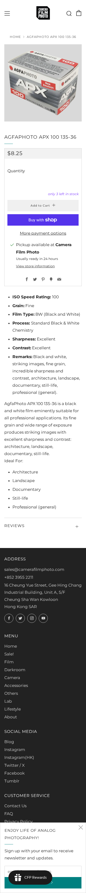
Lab (8, 701)
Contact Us (15, 805)
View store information (35, 266)
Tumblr (11, 781)
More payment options (43, 233)
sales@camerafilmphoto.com (34, 569)
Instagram (14, 749)
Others (11, 693)
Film (9, 662)
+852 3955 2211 (18, 577)
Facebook (14, 773)
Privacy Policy (18, 821)
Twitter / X (14, 765)
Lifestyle (12, 709)
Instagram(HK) (19, 757)
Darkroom (14, 669)
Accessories (16, 685)
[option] (43, 83)
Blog (9, 741)
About (10, 717)
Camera (12, 677)
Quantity (16, 170)
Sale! (9, 654)
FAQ (8, 813)
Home (15, 37)
